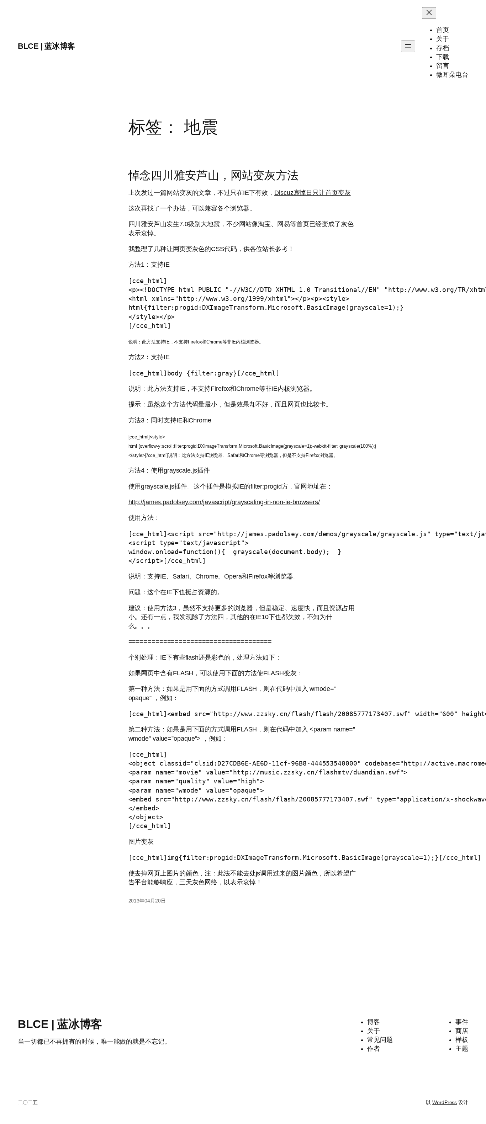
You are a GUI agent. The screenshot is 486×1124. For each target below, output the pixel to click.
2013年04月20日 (147, 901)
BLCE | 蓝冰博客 (46, 46)
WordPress (444, 1102)
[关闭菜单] (429, 13)
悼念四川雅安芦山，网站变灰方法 (213, 175)
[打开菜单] (408, 46)
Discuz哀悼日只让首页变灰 (312, 192)
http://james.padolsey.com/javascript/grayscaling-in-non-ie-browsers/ (224, 502)
